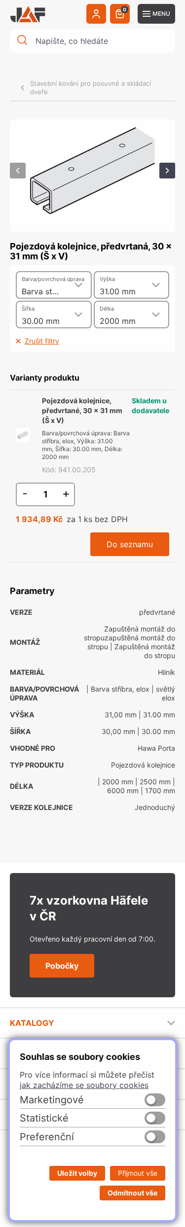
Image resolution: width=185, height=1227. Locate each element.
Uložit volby (77, 1173)
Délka (107, 308)
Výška (107, 279)
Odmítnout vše (132, 1193)
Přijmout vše (137, 1173)
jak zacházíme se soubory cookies (84, 1085)
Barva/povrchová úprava (53, 279)
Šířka (28, 308)
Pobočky (61, 966)
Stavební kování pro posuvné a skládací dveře (90, 87)
